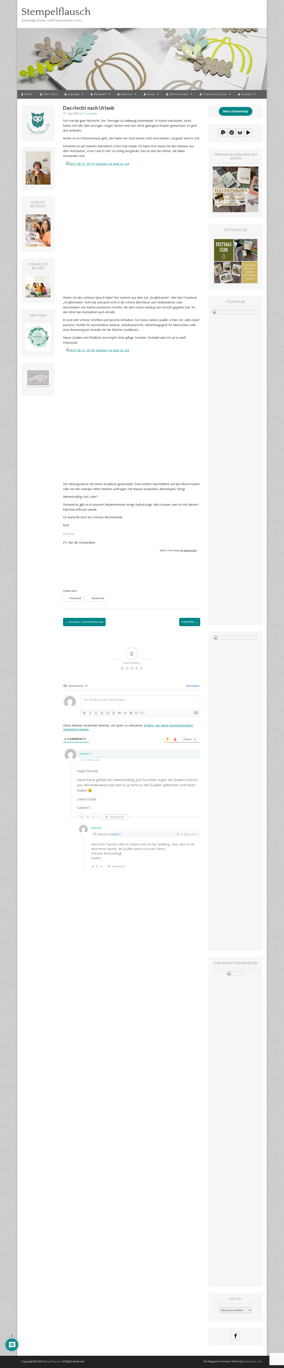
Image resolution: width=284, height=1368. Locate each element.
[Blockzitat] (119, 713)
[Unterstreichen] (96, 713)
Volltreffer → (190, 622)
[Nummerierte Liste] (108, 713)
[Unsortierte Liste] (113, 713)
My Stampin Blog (188, 550)
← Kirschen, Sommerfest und (84, 622)
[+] (142, 712)
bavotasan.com (253, 1361)
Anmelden (192, 686)
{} (136, 712)
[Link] (131, 713)
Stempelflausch (56, 11)
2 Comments (90, 113)
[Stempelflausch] (142, 45)
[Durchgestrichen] (102, 713)
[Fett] (84, 713)
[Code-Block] (125, 713)
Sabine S (116, 834)
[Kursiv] (90, 713)
